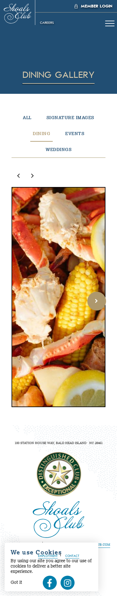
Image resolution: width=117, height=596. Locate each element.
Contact (72, 556)
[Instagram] (68, 583)
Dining (41, 133)
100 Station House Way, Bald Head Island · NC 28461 (59, 443)
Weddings (58, 149)
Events (74, 133)
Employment (48, 556)
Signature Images (70, 117)
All (27, 117)
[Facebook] (50, 583)
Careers (47, 22)
